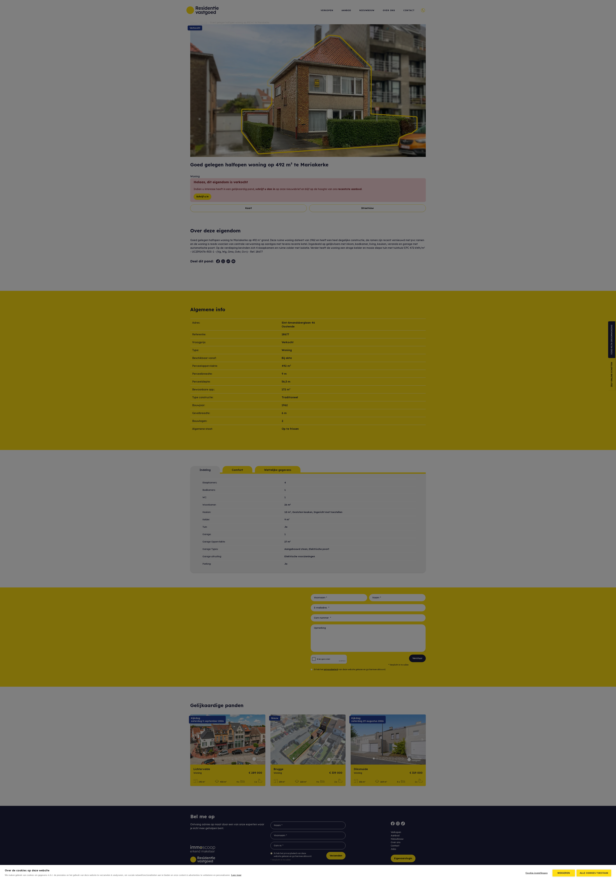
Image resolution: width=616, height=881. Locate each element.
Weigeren (563, 873)
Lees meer (236, 875)
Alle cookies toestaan (594, 873)
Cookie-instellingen (537, 873)
